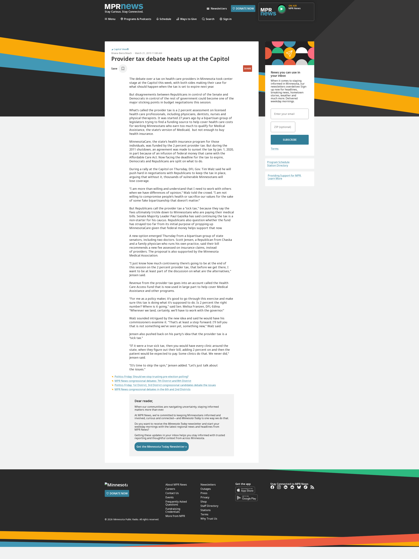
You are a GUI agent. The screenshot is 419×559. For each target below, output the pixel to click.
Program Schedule (278, 162)
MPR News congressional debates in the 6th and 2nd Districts (153, 389)
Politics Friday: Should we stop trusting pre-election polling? (152, 376)
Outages (205, 489)
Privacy (204, 497)
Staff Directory (209, 506)
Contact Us (172, 493)
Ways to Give (188, 19)
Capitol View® (121, 49)
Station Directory (277, 165)
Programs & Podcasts (137, 19)
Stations (205, 510)
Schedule (165, 19)
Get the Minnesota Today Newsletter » (162, 446)
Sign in (227, 19)
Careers (170, 489)
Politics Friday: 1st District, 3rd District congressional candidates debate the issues (165, 385)
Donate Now (243, 8)
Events (169, 497)
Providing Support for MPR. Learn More (284, 177)
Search (210, 19)
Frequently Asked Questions (176, 503)
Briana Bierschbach (121, 53)
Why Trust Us (208, 518)
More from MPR (175, 516)
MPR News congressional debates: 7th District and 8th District (153, 381)
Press (203, 493)
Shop (203, 501)
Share (247, 68)
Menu (111, 19)
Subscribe (290, 140)
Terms (275, 149)
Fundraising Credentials (172, 510)
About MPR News (176, 484)
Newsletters (208, 484)
